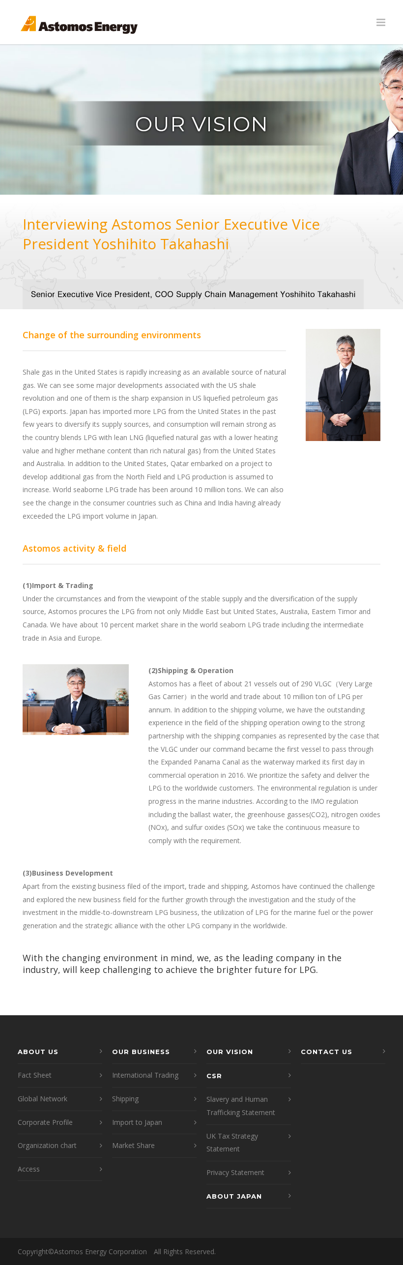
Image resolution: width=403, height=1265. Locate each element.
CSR (214, 1076)
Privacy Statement (235, 1172)
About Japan (234, 1196)
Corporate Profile (45, 1122)
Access (29, 1169)
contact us (326, 1052)
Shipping (125, 1098)
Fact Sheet (35, 1075)
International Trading (145, 1075)
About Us (38, 1052)
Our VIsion (229, 1052)
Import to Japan (137, 1122)
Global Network (42, 1098)
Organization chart (47, 1145)
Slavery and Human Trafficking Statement (240, 1105)
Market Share (133, 1145)
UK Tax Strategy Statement (232, 1142)
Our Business (141, 1052)
